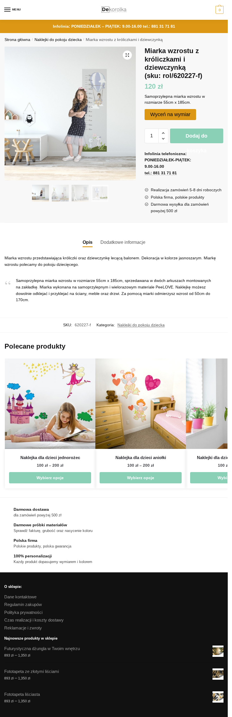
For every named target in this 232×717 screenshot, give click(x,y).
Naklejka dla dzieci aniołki (140, 457)
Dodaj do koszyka (196, 138)
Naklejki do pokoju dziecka (58, 40)
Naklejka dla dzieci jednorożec (50, 457)
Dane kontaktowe (20, 596)
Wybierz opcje (50, 477)
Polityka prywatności (23, 612)
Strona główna (17, 40)
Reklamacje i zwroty (23, 627)
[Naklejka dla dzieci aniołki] (140, 403)
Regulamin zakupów (23, 604)
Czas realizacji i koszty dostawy (34, 620)
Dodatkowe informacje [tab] (122, 242)
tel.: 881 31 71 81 (159, 26)
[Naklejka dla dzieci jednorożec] (50, 403)
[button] (127, 55)
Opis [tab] (88, 242)
